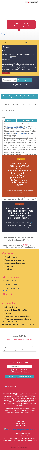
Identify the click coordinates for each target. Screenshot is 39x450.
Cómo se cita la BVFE (20, 43)
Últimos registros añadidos (14, 260)
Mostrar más (7, 294)
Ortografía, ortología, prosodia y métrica (19, 324)
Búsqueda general (24, 80)
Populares (8, 269)
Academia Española (11, 285)
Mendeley (8, 223)
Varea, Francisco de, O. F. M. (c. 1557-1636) (20, 133)
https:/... (5, 290)
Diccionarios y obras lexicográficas (22, 131)
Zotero (31, 222)
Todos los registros (11, 257)
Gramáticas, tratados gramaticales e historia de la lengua (16, 320)
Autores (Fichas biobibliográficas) (17, 310)
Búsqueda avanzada (19, 85)
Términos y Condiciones (20, 372)
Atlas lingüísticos (11, 307)
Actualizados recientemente (15, 263)
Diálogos (8, 313)
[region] (19, 176)
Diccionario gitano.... (11, 288)
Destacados (9, 266)
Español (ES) (33, 2)
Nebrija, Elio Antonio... (12, 281)
